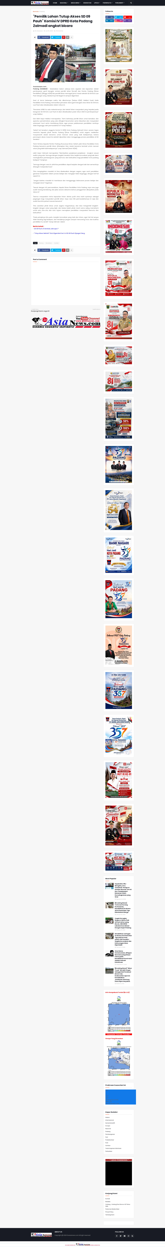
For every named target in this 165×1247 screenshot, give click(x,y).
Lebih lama (96, 309)
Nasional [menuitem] (63, 3)
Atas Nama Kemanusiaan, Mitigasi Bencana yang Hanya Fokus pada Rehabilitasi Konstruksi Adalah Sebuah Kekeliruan (123, 956)
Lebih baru (35, 309)
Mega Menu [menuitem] (75, 3)
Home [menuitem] (55, 3)
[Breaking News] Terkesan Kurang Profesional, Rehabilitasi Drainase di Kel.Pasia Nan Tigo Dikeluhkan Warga (123, 907)
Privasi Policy (109, 1212)
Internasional (109, 1120)
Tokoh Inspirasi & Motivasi (113, 1148)
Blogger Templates (38, 1243)
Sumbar (56, 243)
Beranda (35, 11)
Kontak (107, 1199)
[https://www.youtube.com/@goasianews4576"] (66, 328)
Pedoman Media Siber (112, 1209)
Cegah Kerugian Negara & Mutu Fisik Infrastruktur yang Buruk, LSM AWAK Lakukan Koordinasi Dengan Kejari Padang (123, 923)
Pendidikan (49, 243)
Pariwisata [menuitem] (107, 3)
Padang (42, 11)
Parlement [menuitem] (119, 3)
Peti (106, 1137)
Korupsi (107, 1126)
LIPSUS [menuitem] (96, 3)
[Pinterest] (63, 37)
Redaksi (107, 1201)
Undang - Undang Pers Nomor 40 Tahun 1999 (117, 1205)
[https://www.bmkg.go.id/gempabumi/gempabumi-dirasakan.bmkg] (118, 1076)
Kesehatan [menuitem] (87, 3)
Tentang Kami (109, 1215)
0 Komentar (59, 31)
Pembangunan (110, 1134)
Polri (106, 1143)
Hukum (107, 1117)
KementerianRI (110, 1123)
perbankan (108, 1151)
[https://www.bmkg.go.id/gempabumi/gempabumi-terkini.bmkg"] (118, 1032)
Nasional (108, 1129)
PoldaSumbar (109, 1140)
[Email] (67, 37)
